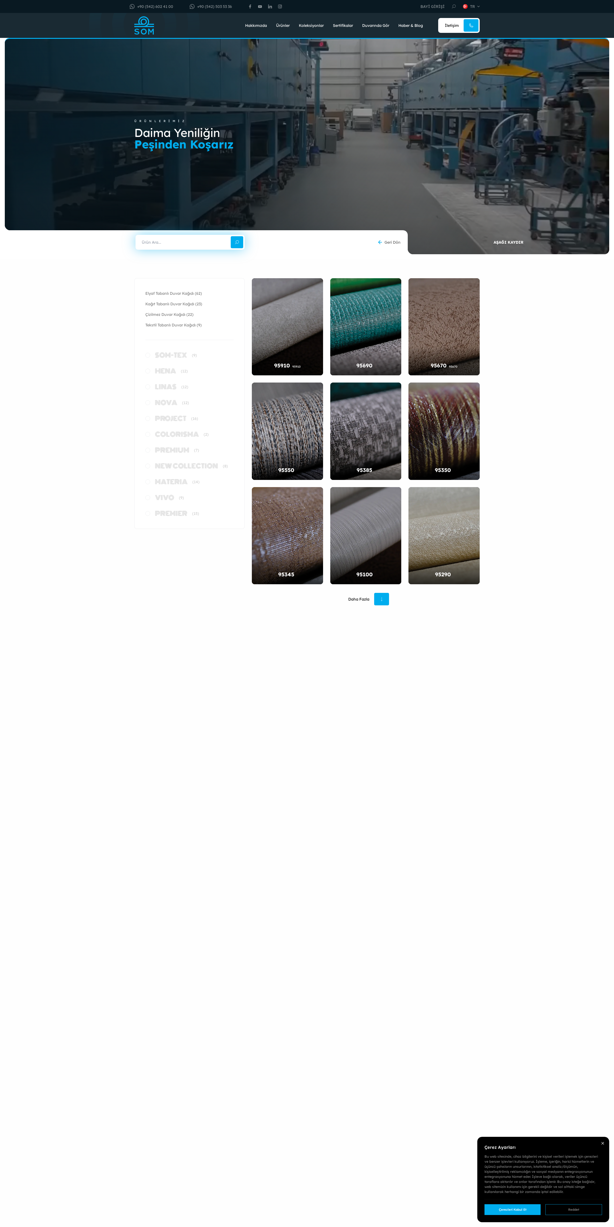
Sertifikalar (343, 25)
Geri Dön (392, 242)
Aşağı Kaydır (508, 242)
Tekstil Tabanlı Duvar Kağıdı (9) (173, 325)
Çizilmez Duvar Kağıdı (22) (169, 314)
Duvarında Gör (375, 25)
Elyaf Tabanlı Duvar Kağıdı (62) (173, 293)
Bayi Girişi (432, 6)
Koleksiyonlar (311, 25)
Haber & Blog (410, 25)
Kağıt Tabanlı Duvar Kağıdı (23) (173, 303)
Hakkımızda (256, 25)
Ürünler (283, 25)
